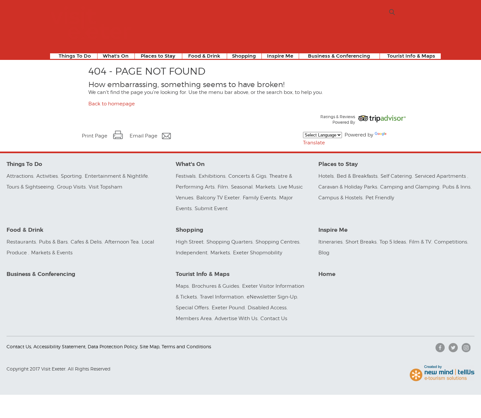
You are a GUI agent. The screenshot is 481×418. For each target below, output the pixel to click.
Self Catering (396, 176)
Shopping (244, 56)
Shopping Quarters (229, 242)
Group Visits (71, 187)
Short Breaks (361, 242)
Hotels (326, 176)
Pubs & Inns (456, 187)
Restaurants (21, 242)
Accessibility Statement (59, 346)
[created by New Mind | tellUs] (442, 380)
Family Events (259, 198)
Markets (265, 187)
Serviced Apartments (441, 176)
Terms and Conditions (186, 346)
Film (223, 187)
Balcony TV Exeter (218, 198)
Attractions (20, 176)
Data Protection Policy (112, 346)
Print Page (94, 136)
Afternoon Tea (122, 242)
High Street (190, 242)
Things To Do (75, 56)
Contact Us (274, 318)
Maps (182, 286)
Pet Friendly (379, 198)
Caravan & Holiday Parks (347, 187)
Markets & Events (52, 253)
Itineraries (330, 242)
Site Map (149, 346)
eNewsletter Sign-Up (272, 297)
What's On (116, 56)
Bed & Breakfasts (357, 176)
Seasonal (242, 187)
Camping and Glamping (409, 187)
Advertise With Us (236, 318)
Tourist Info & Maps (411, 56)
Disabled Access (267, 308)
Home (326, 274)
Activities (47, 176)
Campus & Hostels (340, 198)
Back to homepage (111, 104)
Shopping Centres (277, 242)
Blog (324, 253)
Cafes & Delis (86, 242)
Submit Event (211, 208)
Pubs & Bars (53, 242)
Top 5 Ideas (393, 242)
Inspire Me (280, 56)
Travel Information (222, 297)
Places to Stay (158, 56)
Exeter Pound (228, 308)
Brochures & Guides (215, 286)
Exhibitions (212, 176)
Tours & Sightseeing (30, 187)
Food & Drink (204, 56)
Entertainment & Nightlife (116, 176)
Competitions (450, 242)
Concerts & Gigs (247, 176)
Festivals (186, 176)
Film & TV (420, 242)
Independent (191, 253)
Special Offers (192, 308)
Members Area (194, 318)
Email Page (143, 136)
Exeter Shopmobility (257, 253)
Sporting (71, 176)
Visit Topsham (105, 187)
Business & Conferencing (339, 56)
